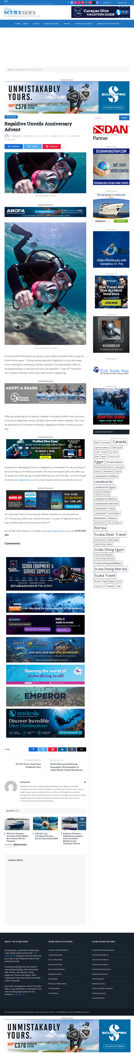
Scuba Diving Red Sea (110, 569)
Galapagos (119, 467)
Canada (119, 441)
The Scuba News (27, 1012)
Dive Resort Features (100, 964)
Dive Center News (55, 959)
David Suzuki (116, 447)
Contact (107, 3)
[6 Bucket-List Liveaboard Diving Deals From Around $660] (45, 823)
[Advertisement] (67, 47)
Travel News (11, 117)
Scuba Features (51, 23)
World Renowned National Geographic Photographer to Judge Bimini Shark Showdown (66, 767)
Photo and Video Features (102, 988)
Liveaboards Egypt (104, 487)
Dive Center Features (100, 959)
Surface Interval (84, 23)
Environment (114, 462)
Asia (96, 442)
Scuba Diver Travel (110, 534)
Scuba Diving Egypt (109, 549)
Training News (54, 988)
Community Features (100, 955)
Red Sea (100, 528)
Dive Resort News (55, 964)
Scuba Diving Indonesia (104, 558)
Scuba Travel (104, 575)
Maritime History (98, 983)
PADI (109, 523)
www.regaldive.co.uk (24, 479)
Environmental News (103, 467)
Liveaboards (103, 481)
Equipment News (55, 974)
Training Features (99, 993)
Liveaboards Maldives (105, 498)
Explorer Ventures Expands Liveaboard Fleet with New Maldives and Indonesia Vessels (73, 838)
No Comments (74, 136)
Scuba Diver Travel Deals (106, 540)
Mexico (112, 518)
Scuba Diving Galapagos (103, 554)
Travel (66, 23)
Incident (97, 471)
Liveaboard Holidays (106, 476)
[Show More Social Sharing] (64, 146)
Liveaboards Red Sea (106, 503)
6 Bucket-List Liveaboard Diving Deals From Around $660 (46, 836)
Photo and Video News (57, 983)
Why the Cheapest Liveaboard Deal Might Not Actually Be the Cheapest (17, 837)
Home (17, 23)
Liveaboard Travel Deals (107, 513)
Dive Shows (113, 452)
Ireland (118, 471)
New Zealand (99, 523)
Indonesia (108, 471)
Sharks (119, 581)
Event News (53, 979)
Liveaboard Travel (104, 508)
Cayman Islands (101, 447)
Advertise (122, 3)
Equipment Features (100, 974)
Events (36, 23)
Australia (106, 442)
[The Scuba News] (23, 12)
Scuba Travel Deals (104, 581)
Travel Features (98, 998)
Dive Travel (100, 456)
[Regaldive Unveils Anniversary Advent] (45, 172)
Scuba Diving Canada (103, 544)
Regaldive (17, 136)
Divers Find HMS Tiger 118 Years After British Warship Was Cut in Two (30, 4)
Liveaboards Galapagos (102, 491)
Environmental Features (101, 969)
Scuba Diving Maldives (108, 563)
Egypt (99, 461)
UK (118, 586)
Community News (55, 955)
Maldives (100, 518)
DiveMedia (61, 1012)
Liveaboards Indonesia (102, 495)
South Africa (98, 586)
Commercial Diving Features (103, 950)
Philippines (118, 523)
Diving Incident (113, 457)
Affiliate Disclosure (82, 1012)
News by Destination (108, 23)
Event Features (98, 979)
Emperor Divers (20, 845)
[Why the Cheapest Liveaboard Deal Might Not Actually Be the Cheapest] (17, 823)
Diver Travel (100, 451)
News (25, 23)
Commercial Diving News (58, 950)
